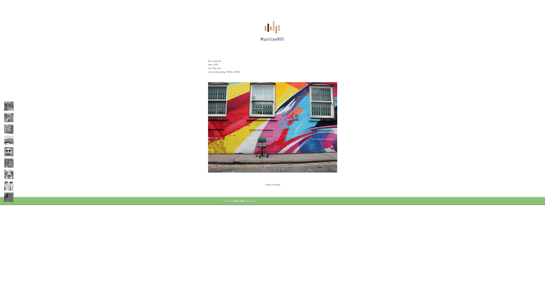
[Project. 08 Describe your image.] (9, 185)
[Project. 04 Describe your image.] (9, 140)
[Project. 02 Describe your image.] (9, 117)
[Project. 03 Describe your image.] (9, 129)
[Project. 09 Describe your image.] (9, 197)
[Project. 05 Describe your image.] (9, 151)
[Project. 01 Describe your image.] (9, 106)
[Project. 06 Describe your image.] (9, 163)
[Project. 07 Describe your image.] (9, 174)
